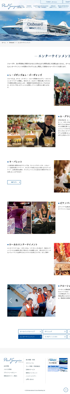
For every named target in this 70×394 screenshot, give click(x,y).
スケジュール (30, 363)
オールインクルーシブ (27, 331)
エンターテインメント (27, 336)
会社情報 (6, 366)
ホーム (4, 42)
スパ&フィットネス (51, 336)
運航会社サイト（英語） (11, 376)
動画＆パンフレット (31, 372)
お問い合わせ (30, 379)
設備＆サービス (30, 369)
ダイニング (48, 331)
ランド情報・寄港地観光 (33, 366)
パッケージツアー (31, 376)
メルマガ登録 (7, 369)
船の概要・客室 (30, 359)
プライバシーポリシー (10, 372)
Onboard (11, 42)
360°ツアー (14, 182)
